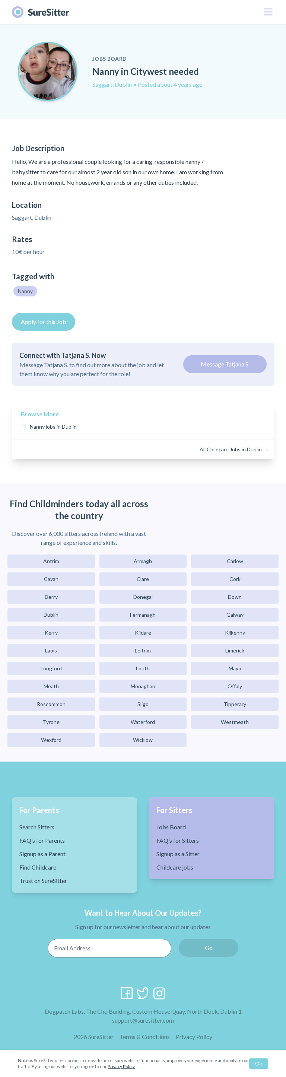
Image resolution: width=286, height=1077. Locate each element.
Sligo (143, 704)
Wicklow (143, 740)
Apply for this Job (43, 321)
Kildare (143, 632)
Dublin (51, 614)
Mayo (235, 668)
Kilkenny (235, 632)
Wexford (51, 740)
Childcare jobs (174, 867)
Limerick (234, 650)
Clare (143, 579)
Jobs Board (171, 826)
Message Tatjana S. (225, 364)
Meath (51, 686)
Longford (51, 668)
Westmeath (235, 722)
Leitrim (143, 650)
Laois (51, 650)
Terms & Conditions (145, 1036)
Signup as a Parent (42, 853)
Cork (235, 579)
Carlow (235, 561)
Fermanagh (143, 614)
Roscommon (51, 704)
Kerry (51, 632)
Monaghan (143, 686)
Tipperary (234, 704)
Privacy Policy (194, 1036)
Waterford (143, 722)
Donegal (143, 597)
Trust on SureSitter (43, 880)
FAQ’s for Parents (42, 840)
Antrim (51, 561)
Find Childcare (37, 867)
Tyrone (51, 722)
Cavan (51, 579)
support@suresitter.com (143, 1020)
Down (235, 597)
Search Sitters (36, 826)
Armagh (143, 561)
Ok (258, 1063)
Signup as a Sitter (178, 853)
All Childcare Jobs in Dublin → (234, 449)
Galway (235, 614)
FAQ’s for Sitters (177, 840)
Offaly (235, 686)
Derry (51, 597)
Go (209, 947)
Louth (143, 668)
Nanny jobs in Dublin (53, 426)
